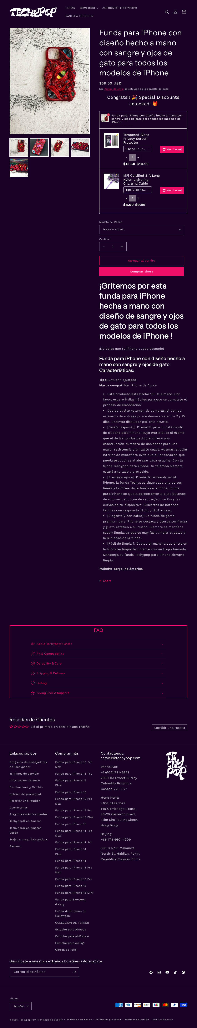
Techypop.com (28, 1020)
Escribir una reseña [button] (169, 728)
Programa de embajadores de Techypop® (28, 764)
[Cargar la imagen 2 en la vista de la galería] (39, 147)
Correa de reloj (66, 949)
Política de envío (163, 1019)
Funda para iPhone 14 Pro (73, 842)
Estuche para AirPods (70, 929)
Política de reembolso (79, 1019)
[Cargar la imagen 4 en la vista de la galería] (80, 147)
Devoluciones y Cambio (26, 787)
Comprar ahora (141, 271)
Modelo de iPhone (110, 222)
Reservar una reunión (25, 800)
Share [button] (107, 580)
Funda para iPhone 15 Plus (74, 817)
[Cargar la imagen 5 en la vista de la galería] (19, 168)
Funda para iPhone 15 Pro (73, 810)
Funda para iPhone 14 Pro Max (73, 833)
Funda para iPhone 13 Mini (74, 892)
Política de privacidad (108, 1019)
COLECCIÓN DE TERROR (72, 922)
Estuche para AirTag (69, 942)
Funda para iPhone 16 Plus (70, 783)
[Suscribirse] (74, 971)
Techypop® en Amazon (26, 820)
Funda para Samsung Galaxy (70, 902)
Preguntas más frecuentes (28, 814)
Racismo (15, 846)
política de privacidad (25, 794)
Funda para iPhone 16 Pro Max (73, 764)
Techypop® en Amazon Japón (26, 830)
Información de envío (25, 780)
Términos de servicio (24, 773)
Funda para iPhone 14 (70, 860)
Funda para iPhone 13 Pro (73, 879)
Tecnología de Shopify (50, 1020)
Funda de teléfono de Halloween (70, 913)
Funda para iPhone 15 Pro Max (73, 801)
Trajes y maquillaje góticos (29, 839)
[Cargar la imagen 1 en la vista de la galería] (19, 147)
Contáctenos (19, 807)
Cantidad (104, 239)
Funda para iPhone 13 (70, 885)
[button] (89, 8)
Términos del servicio (137, 1019)
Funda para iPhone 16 (70, 792)
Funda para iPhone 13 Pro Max (73, 870)
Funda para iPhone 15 (70, 824)
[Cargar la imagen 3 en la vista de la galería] (60, 147)
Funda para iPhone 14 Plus (70, 851)
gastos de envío (114, 89)
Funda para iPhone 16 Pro (73, 773)
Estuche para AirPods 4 (72, 936)
